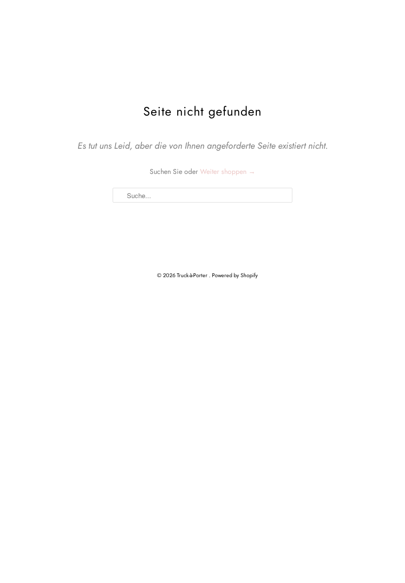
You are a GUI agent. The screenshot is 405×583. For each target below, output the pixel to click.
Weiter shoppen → (227, 171)
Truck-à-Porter (193, 275)
